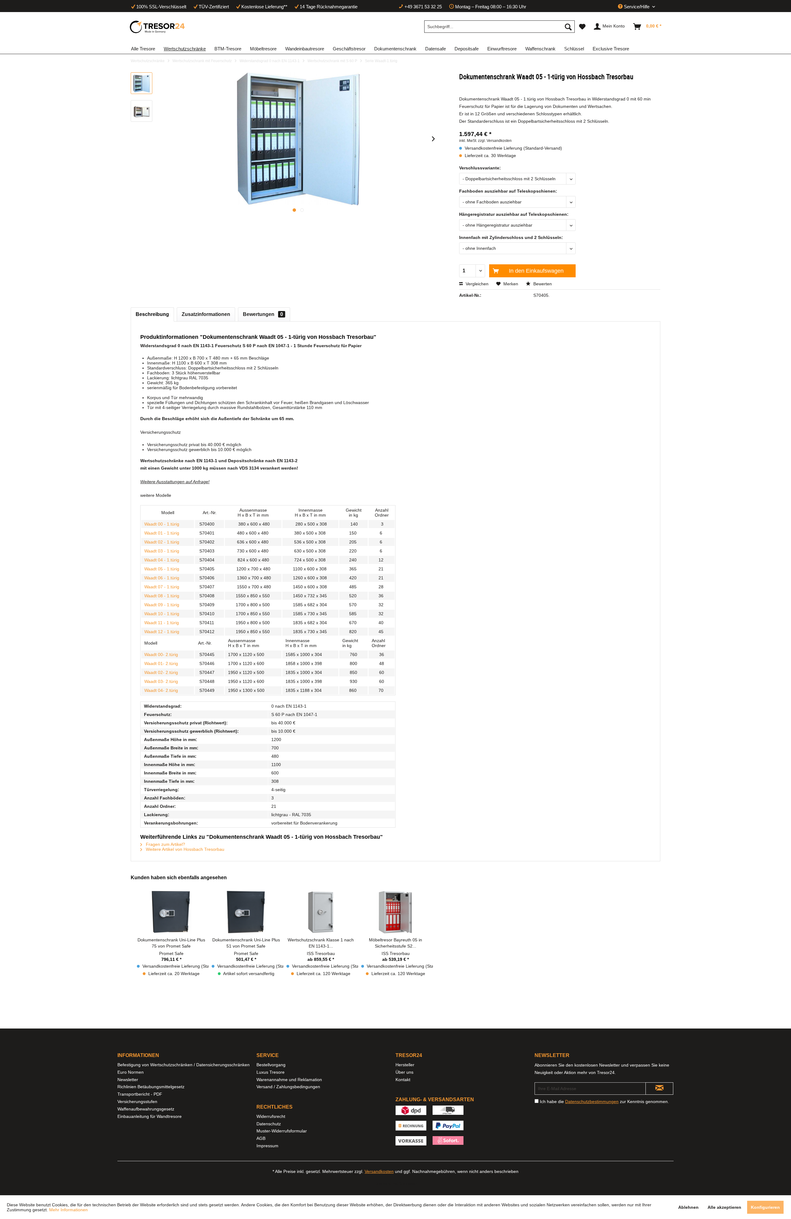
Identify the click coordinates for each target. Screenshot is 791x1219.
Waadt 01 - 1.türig (161, 533)
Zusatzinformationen (206, 314)
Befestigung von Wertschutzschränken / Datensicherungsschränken (183, 1064)
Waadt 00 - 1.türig (161, 524)
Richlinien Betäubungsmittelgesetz (150, 1086)
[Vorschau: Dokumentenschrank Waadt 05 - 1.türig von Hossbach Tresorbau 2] (141, 111)
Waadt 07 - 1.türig (161, 586)
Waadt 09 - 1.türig (161, 604)
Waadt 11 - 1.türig (161, 622)
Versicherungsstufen (137, 1101)
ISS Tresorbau (321, 953)
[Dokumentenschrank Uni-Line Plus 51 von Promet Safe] (246, 912)
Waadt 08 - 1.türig (161, 595)
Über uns (404, 1072)
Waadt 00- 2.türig (161, 654)
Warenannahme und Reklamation (289, 1079)
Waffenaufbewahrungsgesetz (145, 1108)
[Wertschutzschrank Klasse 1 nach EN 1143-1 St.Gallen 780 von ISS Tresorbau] (320, 912)
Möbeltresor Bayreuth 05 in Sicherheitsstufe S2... (395, 942)
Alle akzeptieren (724, 1207)
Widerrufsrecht (270, 1116)
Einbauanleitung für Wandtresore (149, 1116)
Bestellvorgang (271, 1064)
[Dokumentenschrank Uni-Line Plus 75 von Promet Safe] (171, 912)
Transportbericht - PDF (139, 1094)
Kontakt (403, 1079)
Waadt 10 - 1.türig (161, 613)
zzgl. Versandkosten (495, 141)
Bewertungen (263, 314)
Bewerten (542, 283)
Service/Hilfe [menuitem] (637, 6)
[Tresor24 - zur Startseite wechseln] (157, 26)
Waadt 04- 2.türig (161, 690)
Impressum (267, 1145)
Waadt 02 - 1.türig (161, 541)
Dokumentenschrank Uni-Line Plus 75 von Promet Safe (171, 942)
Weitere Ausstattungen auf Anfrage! (174, 481)
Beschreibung (152, 314)
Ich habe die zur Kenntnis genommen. (604, 1101)
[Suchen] (568, 26)
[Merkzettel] (582, 26)
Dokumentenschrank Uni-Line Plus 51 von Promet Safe (246, 942)
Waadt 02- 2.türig (161, 672)
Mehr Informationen (68, 1209)
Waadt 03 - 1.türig (161, 550)
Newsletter (127, 1079)
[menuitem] (499, 26)
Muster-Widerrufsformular (281, 1130)
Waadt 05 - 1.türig (161, 568)
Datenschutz (268, 1123)
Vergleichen (476, 283)
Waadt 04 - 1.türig (161, 559)
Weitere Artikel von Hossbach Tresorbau (184, 849)
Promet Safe (171, 953)
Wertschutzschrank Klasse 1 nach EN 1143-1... (321, 942)
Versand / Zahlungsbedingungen (288, 1086)
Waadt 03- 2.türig (161, 681)
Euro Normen (130, 1072)
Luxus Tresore (270, 1072)
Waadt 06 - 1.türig (161, 577)
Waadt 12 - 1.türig (161, 631)
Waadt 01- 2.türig (161, 663)
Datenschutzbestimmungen (592, 1101)
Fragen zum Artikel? (165, 844)
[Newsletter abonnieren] (659, 1088)
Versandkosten (379, 1171)
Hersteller (405, 1064)
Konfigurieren (765, 1207)
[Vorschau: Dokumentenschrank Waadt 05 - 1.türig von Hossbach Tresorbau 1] (141, 83)
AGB (260, 1138)
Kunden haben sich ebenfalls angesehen (179, 877)
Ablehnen (688, 1207)
